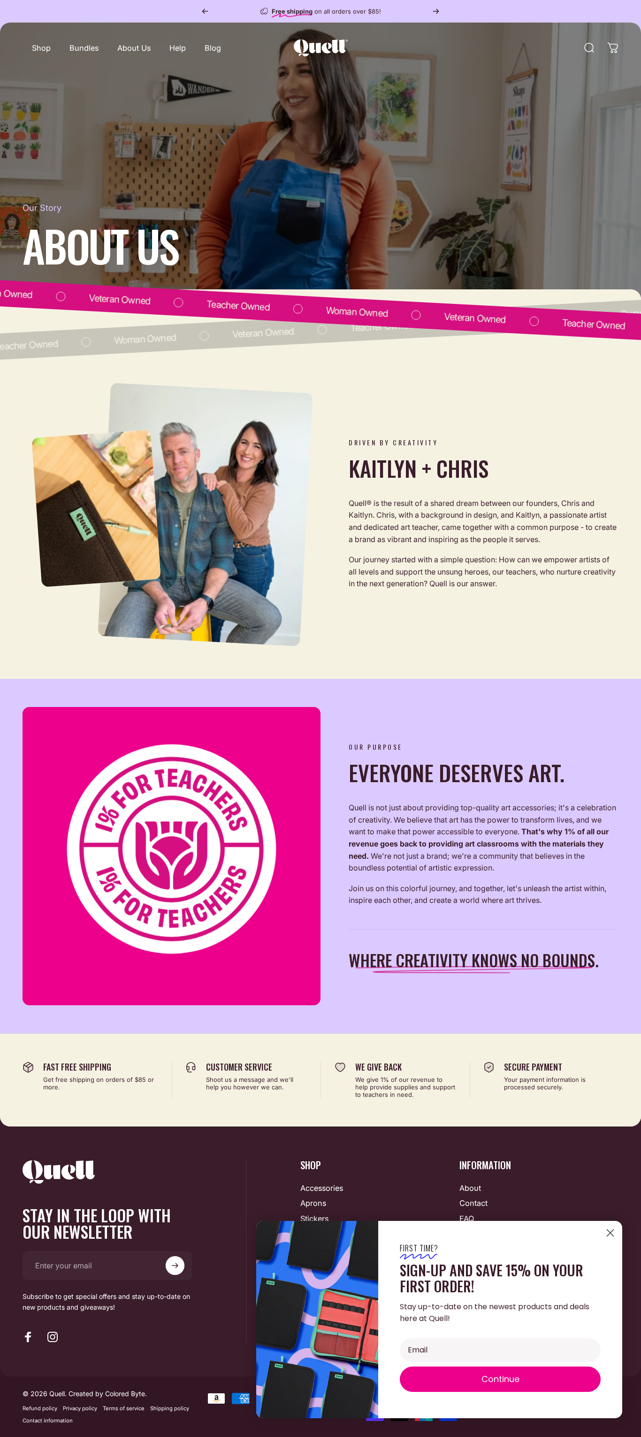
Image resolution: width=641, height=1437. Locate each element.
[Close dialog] (610, 1233)
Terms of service (124, 1408)
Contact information (48, 1420)
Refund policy (40, 1408)
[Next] (436, 11)
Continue (500, 1379)
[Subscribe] (175, 1265)
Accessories (321, 1188)
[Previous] (205, 11)
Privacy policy (80, 1408)
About (470, 1188)
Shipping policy (169, 1408)
